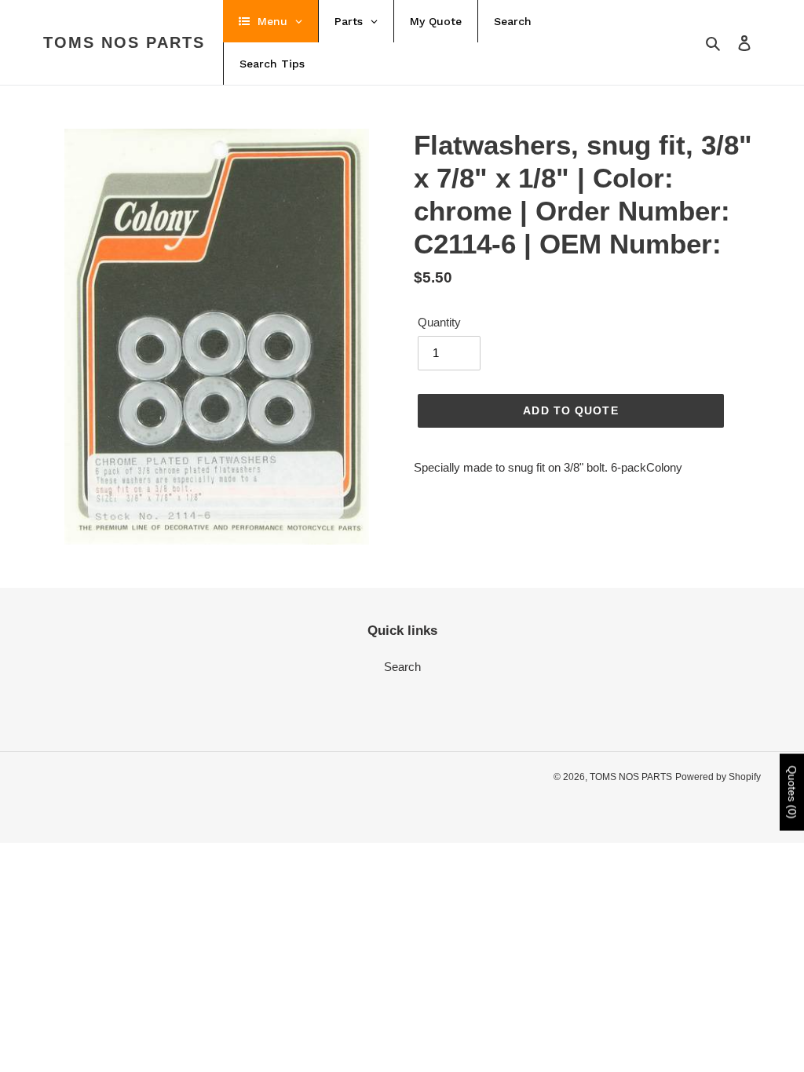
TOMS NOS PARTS (124, 42)
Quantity (439, 322)
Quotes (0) (792, 792)
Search (402, 666)
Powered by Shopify (718, 776)
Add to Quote (570, 410)
